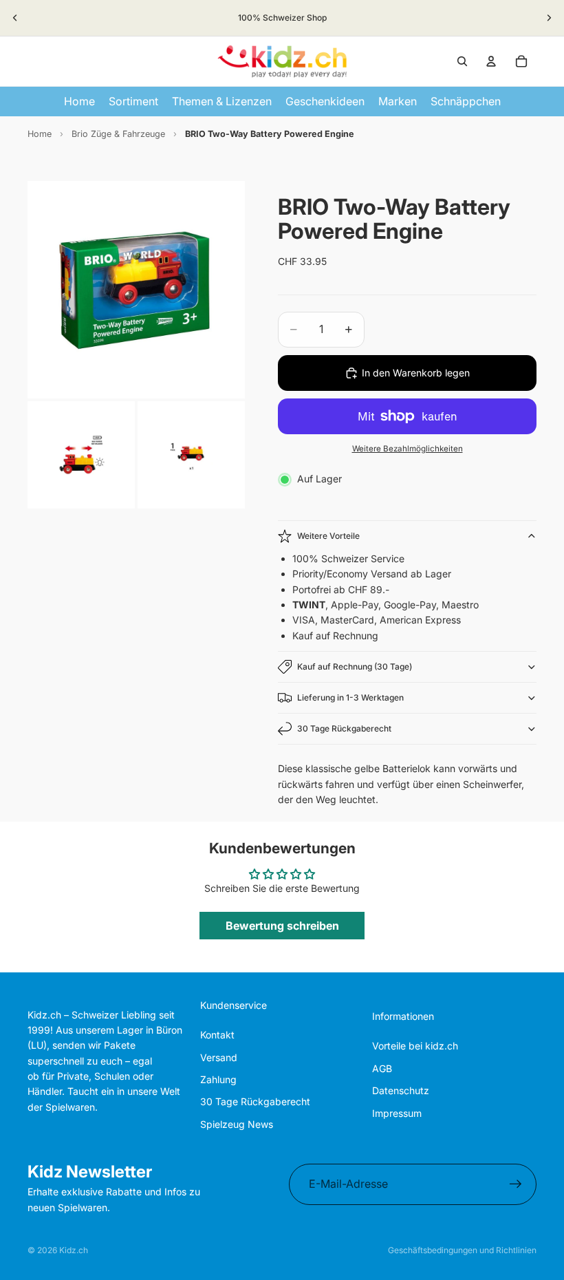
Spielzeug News (236, 1124)
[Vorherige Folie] (15, 18)
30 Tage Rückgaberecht (344, 728)
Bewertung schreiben (282, 925)
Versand (218, 1057)
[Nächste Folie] (549, 18)
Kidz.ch (73, 1250)
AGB (382, 1068)
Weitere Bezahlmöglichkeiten (407, 449)
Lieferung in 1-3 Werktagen (350, 697)
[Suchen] (462, 61)
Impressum (397, 1113)
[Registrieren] (515, 1184)
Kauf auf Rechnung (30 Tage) (354, 666)
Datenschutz (400, 1090)
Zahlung (218, 1079)
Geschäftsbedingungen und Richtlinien (462, 1250)
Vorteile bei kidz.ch (415, 1046)
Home (40, 134)
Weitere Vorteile (328, 536)
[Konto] (491, 61)
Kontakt (217, 1035)
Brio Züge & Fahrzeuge (118, 134)
